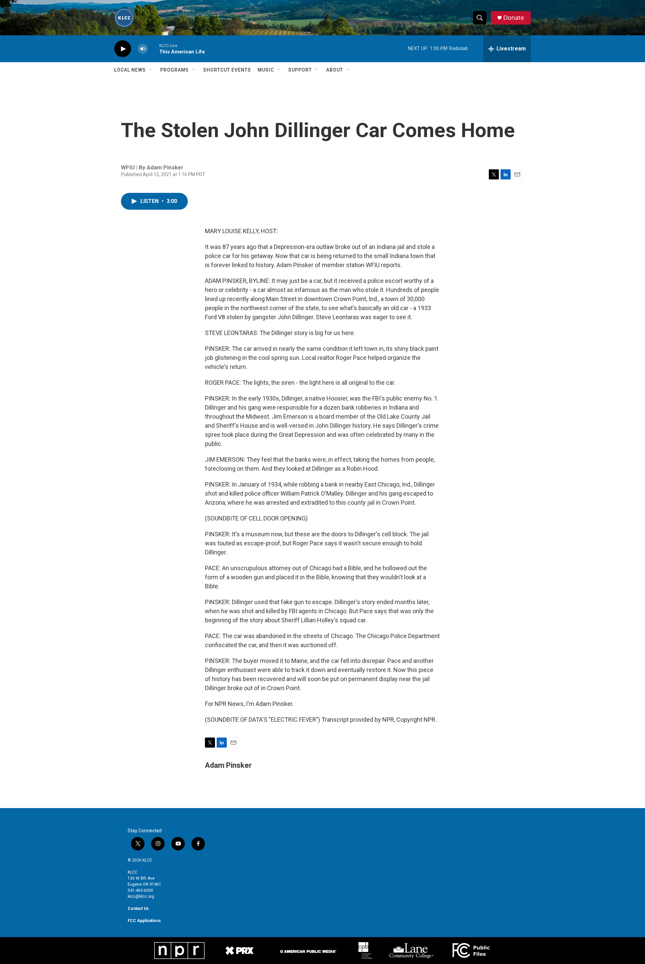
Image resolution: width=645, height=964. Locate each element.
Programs (174, 70)
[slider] (154, 48)
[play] (122, 49)
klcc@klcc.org (141, 896)
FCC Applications (144, 920)
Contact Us (138, 908)
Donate (513, 17)
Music (266, 70)
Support (300, 70)
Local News (130, 70)
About (334, 70)
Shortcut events (227, 70)
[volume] (142, 48)
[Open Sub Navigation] (151, 70)
